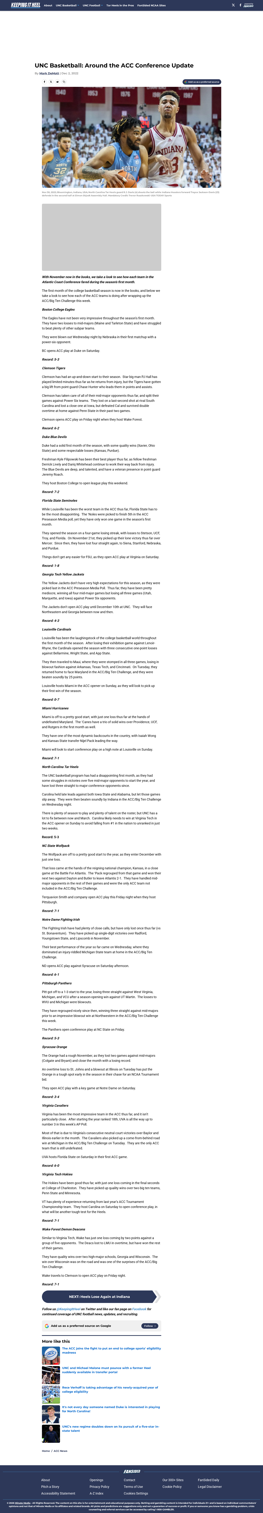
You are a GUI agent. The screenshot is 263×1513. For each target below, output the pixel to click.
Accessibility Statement (58, 1493)
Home (46, 1451)
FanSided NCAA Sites (151, 5)
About (48, 5)
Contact (129, 1480)
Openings (96, 1480)
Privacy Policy (99, 1487)
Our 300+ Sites (172, 1480)
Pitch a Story (50, 1487)
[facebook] (240, 5)
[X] (233, 5)
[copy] (64, 81)
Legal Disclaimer (210, 1487)
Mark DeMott (49, 73)
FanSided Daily (208, 1480)
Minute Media (22, 1503)
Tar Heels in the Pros (120, 5)
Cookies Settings (136, 1493)
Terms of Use (133, 1487)
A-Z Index (96, 1493)
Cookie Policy (172, 1487)
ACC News (60, 1451)
